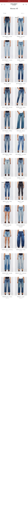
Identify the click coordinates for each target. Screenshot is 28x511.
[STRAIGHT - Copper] (7, 167)
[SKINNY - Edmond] (7, 73)
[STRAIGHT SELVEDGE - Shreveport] (21, 214)
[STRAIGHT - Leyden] (21, 286)
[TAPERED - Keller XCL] (21, 26)
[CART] (26, 4)
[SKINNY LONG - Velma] (7, 190)
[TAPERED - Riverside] (21, 167)
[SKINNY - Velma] (21, 190)
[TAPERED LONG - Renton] (21, 96)
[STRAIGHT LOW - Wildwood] (21, 262)
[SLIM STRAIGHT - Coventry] (7, 49)
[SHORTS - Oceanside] (7, 214)
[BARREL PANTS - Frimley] (21, 239)
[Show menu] (1, 4)
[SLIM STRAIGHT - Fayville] (21, 73)
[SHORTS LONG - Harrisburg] (7, 239)
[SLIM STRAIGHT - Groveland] (21, 143)
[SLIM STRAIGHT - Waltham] (7, 120)
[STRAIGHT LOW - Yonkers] (7, 286)
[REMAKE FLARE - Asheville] (7, 262)
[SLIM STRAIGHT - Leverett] (7, 26)
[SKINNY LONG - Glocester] (7, 96)
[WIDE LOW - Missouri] (21, 120)
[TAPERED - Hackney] (21, 49)
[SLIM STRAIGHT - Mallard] (7, 143)
